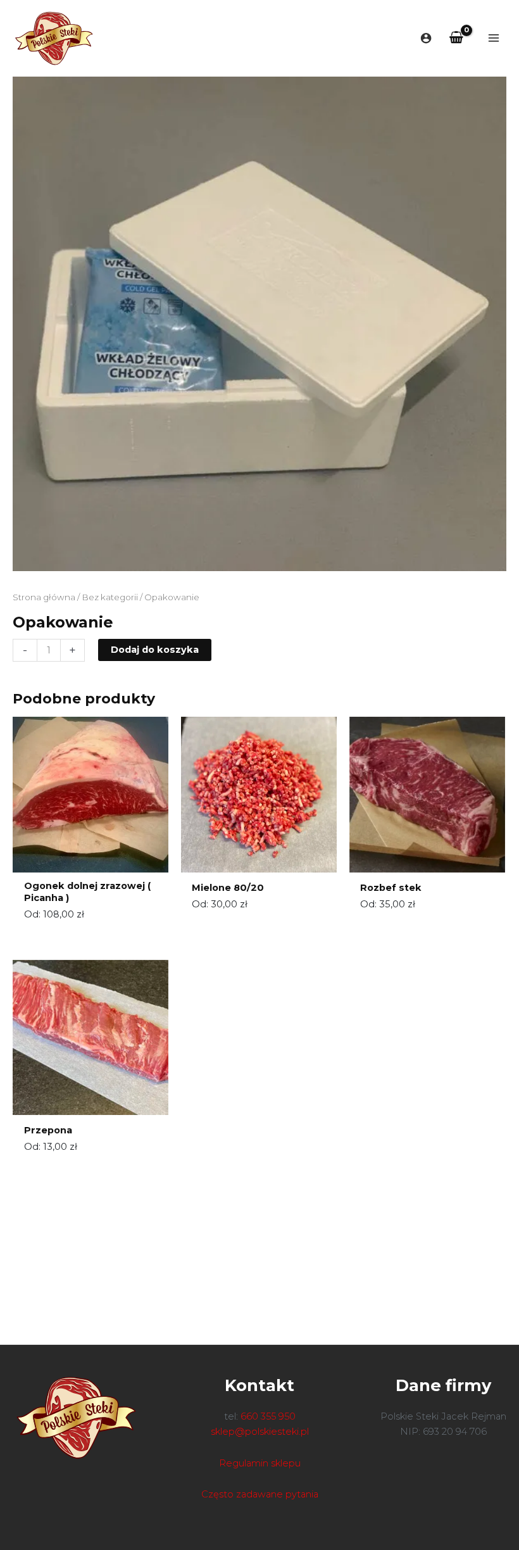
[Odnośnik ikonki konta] (426, 38)
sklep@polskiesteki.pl (260, 1431)
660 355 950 (268, 1416)
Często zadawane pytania (259, 1494)
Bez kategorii (110, 597)
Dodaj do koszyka (155, 649)
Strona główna (44, 597)
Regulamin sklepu (260, 1463)
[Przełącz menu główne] (493, 38)
